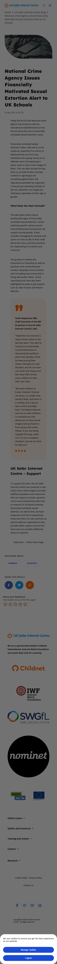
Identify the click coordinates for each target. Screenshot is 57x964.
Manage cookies (28, 949)
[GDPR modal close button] (51, 6)
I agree (28, 957)
